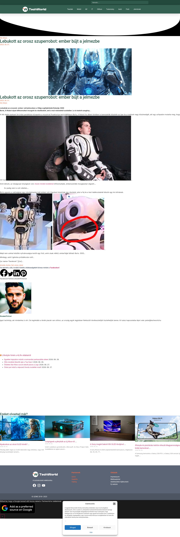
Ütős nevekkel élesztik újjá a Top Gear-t (18, 362)
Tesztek (70, 9)
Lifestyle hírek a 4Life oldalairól (16, 355)
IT (92, 9)
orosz (16, 265)
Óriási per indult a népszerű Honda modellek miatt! (22, 367)
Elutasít (90, 527)
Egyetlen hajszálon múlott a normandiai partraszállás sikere (26, 359)
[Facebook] (34, 485)
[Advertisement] (62, 338)
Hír (1, 38)
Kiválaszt (107, 527)
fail (12, 265)
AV (86, 9)
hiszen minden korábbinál (44, 184)
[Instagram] (39, 485)
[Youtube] (43, 485)
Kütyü (5, 38)
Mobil (79, 9)
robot (21, 265)
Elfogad (73, 527)
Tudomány (110, 9)
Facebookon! (54, 268)
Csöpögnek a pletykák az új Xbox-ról (60, 441)
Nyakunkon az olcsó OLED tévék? (14, 444)
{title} (91, 532)
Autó (120, 9)
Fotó (127, 9)
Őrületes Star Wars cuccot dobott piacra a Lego (21, 365)
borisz (8, 265)
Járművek (137, 9)
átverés (2, 265)
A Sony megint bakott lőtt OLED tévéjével (107, 444)
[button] (114, 504)
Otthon (99, 9)
